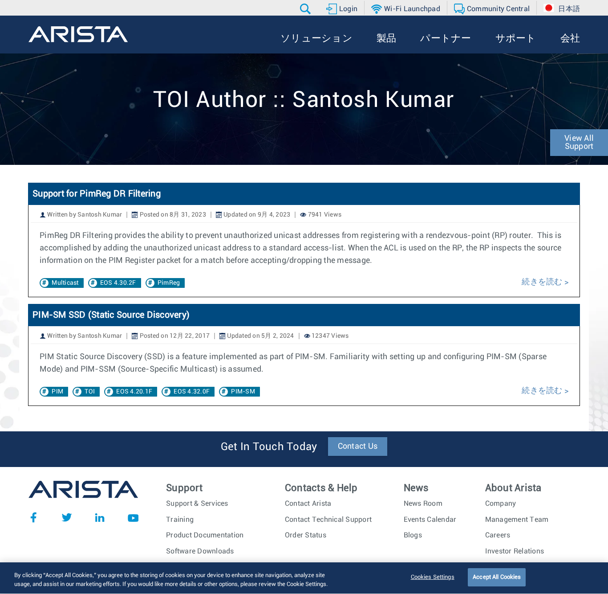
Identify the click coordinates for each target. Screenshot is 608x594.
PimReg (169, 283)
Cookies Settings (432, 577)
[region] (304, 578)
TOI (90, 392)
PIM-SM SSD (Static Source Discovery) (111, 315)
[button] (306, 8)
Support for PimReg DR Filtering (97, 193)
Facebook (33, 517)
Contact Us (358, 446)
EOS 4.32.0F (192, 392)
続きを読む (542, 282)
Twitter (66, 517)
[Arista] (78, 34)
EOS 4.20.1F (134, 392)
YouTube (133, 517)
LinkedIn (99, 517)
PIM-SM (243, 392)
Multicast (65, 283)
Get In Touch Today (269, 447)
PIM (57, 392)
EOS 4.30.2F (118, 283)
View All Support (579, 143)
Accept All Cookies (497, 577)
